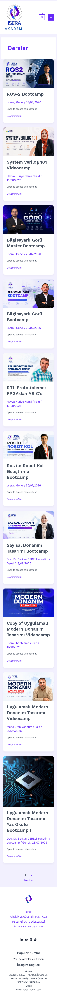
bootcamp (22, 643)
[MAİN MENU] (51, 17)
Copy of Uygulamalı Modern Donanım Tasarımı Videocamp (28, 629)
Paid (37, 176)
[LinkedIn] (21, 939)
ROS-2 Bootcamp (25, 94)
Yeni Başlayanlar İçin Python (28, 959)
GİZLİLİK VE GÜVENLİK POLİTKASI (28, 917)
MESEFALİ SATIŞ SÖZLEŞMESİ (28, 921)
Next (28, 880)
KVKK (29, 912)
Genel (19, 102)
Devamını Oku (14, 115)
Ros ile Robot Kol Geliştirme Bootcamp (25, 471)
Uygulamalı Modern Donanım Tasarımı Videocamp (27, 712)
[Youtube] (26, 939)
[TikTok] (35, 939)
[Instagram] (30, 939)
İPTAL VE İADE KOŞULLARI (28, 926)
